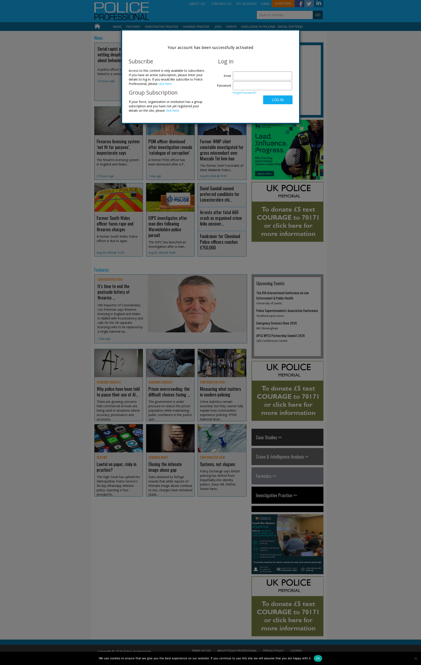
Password (224, 85)
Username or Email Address (223, 73)
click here (164, 84)
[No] (415, 658)
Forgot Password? (244, 93)
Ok (318, 658)
